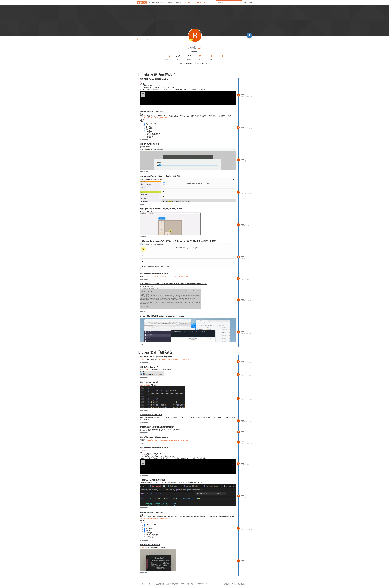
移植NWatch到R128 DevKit (151, 111)
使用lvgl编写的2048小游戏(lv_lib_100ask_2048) (161, 209)
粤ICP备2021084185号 (177, 584)
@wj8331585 (144, 369)
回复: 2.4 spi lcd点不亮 (149, 367)
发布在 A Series (144, 107)
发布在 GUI (142, 204)
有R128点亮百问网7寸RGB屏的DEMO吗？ (157, 427)
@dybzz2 (143, 359)
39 (200, 56)
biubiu (242, 94)
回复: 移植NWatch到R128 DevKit (154, 79)
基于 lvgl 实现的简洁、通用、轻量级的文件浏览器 (160, 176)
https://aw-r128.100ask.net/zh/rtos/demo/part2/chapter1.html (167, 276)
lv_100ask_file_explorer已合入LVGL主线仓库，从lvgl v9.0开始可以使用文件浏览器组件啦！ (178, 241)
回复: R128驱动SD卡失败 (150, 545)
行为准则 (226, 584)
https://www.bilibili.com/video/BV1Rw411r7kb (155, 118)
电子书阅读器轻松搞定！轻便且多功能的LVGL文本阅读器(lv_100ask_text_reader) (174, 284)
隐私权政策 (241, 584)
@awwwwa (143, 547)
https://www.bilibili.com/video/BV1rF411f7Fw (174, 359)
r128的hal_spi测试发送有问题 (152, 480)
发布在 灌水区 (143, 236)
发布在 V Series (144, 362)
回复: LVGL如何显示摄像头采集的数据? (156, 356)
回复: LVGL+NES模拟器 (149, 144)
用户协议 (233, 584)
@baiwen (143, 82)
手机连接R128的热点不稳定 (151, 415)
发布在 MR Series (144, 171)
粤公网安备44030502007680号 (197, 584)
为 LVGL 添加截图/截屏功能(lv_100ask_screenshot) (162, 316)
